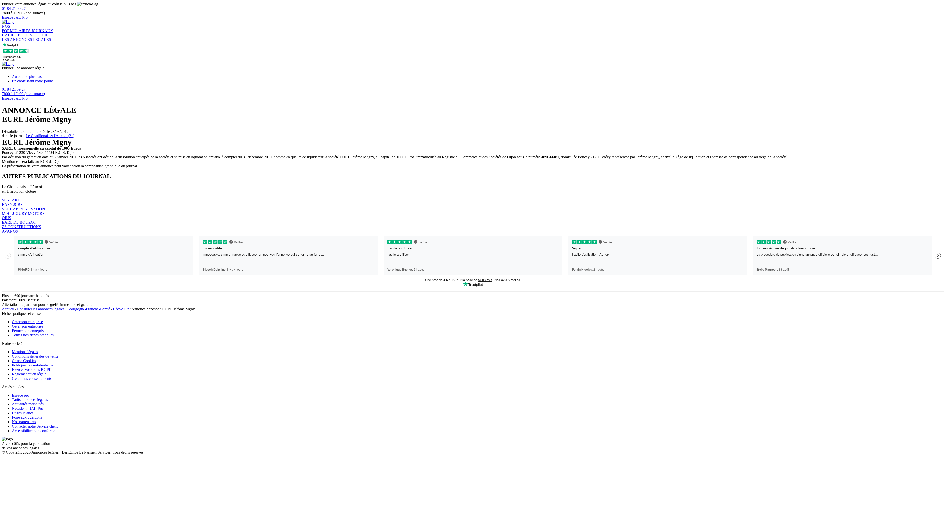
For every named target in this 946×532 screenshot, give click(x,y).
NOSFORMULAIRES (16, 28)
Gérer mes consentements (31, 378)
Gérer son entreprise (27, 326)
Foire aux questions (27, 417)
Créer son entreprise (27, 322)
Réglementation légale (29, 374)
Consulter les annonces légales (40, 309)
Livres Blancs (22, 413)
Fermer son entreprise (28, 331)
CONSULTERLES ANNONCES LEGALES (26, 37)
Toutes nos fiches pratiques (33, 335)
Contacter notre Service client (35, 426)
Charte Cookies (24, 361)
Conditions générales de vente (35, 356)
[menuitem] (478, 76)
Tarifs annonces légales (30, 400)
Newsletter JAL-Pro (27, 408)
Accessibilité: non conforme (33, 431)
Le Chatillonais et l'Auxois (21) (50, 136)
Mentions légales (25, 352)
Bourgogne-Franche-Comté (88, 309)
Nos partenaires (24, 422)
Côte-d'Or (121, 309)
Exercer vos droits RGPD (32, 369)
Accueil (8, 309)
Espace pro (20, 395)
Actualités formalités (28, 404)
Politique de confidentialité (32, 365)
